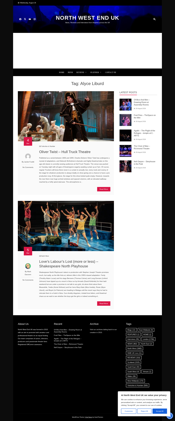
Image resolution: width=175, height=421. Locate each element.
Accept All (159, 411)
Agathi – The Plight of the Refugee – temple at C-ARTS (144, 133)
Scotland (133, 362)
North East (146, 344)
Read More (104, 189)
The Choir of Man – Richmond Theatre (68, 344)
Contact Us (110, 72)
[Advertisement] (87, 50)
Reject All (144, 411)
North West (45, 256)
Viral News (88, 417)
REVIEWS (80, 72)
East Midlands (146, 330)
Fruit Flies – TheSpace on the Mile (67, 335)
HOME (147, 334)
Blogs (131, 330)
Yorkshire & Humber (48, 146)
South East (133, 367)
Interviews (133, 339)
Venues (147, 372)
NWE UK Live (134, 353)
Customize (129, 411)
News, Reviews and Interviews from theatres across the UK (87, 23)
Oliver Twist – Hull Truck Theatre (65, 152)
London (148, 339)
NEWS (70, 72)
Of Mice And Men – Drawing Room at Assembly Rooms (142, 102)
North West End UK (87, 18)
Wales (131, 376)
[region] (144, 403)
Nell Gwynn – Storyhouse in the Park (68, 347)
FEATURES (94, 72)
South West (133, 372)
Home (61, 72)
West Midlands (135, 381)
